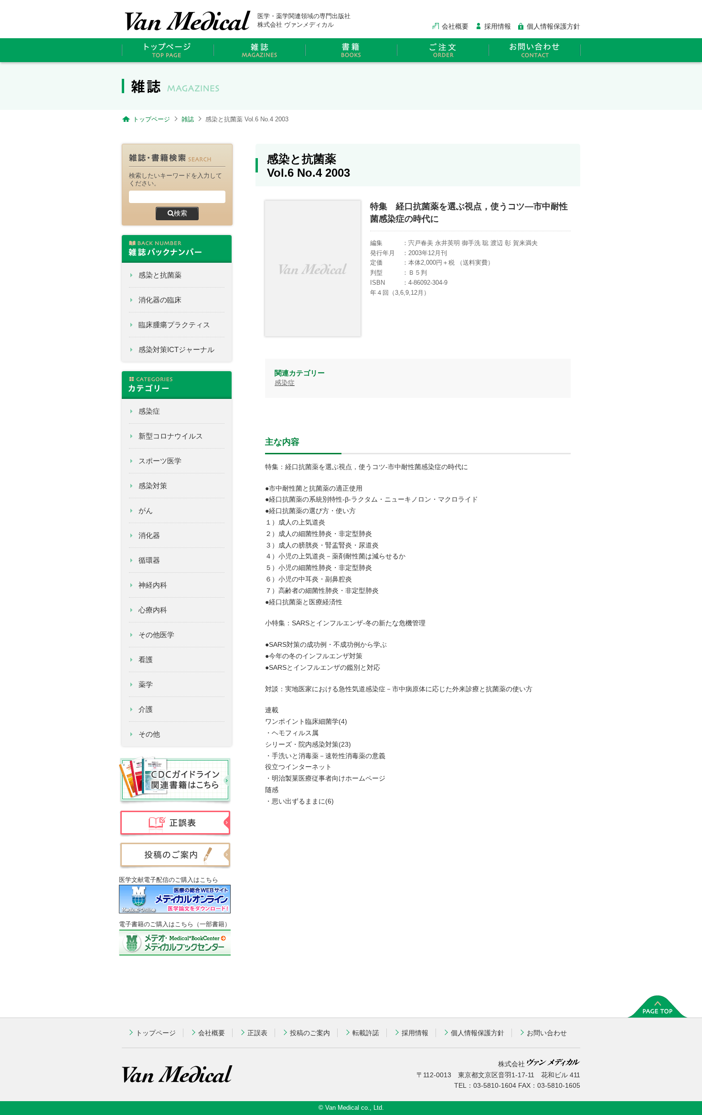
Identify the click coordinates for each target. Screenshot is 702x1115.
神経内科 (152, 585)
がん (145, 510)
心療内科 (152, 610)
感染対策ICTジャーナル (176, 349)
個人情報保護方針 (553, 26)
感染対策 (152, 486)
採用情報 (497, 26)
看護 (145, 659)
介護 (145, 709)
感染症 (149, 411)
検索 (180, 213)
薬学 (145, 684)
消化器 (149, 535)
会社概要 (455, 26)
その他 (149, 734)
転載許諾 (365, 1033)
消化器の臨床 (159, 300)
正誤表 (257, 1033)
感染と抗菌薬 (159, 275)
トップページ (156, 1033)
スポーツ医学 (159, 461)
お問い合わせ (547, 1033)
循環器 (149, 560)
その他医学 (156, 635)
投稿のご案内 (310, 1033)
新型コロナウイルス (170, 436)
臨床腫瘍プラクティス (174, 325)
